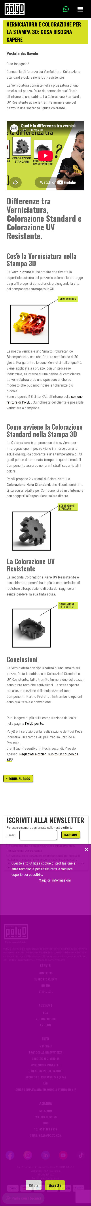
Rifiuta (33, 1185)
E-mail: (11, 835)
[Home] (15, 9)
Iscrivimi (70, 834)
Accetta (55, 1185)
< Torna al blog (18, 778)
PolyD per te (34, 723)
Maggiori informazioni (55, 880)
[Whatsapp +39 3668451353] (69, 9)
